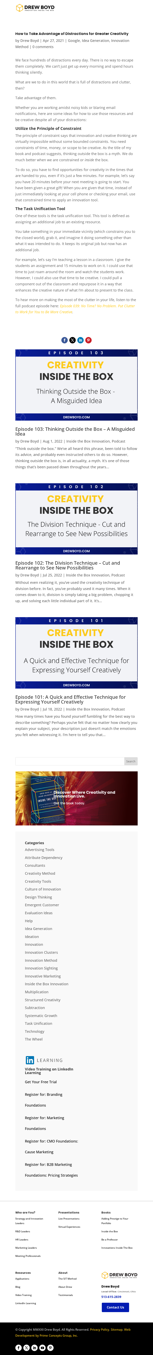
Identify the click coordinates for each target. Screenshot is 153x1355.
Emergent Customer (42, 904)
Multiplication (36, 991)
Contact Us (115, 1307)
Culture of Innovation (43, 889)
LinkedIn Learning (25, 1303)
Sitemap (117, 1329)
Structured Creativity (42, 999)
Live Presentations (68, 1218)
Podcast (118, 441)
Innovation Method (41, 960)
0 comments (43, 46)
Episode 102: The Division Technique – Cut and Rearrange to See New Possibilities (67, 565)
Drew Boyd (29, 40)
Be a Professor (109, 1239)
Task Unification (38, 1023)
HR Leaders (21, 1239)
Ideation (32, 936)
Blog (17, 1287)
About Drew (65, 1287)
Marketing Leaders (26, 1247)
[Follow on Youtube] (42, 1348)
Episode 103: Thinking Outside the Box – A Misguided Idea (75, 431)
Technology (34, 1031)
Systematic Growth (41, 1015)
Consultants (35, 865)
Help (29, 920)
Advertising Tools (39, 849)
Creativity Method (40, 873)
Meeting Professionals (28, 1256)
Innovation (34, 944)
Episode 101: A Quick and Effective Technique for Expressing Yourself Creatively (70, 699)
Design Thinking (38, 897)
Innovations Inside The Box (116, 1247)
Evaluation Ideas (39, 912)
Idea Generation (95, 40)
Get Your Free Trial (41, 1081)
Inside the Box (109, 1231)
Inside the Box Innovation (88, 441)
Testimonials (65, 1295)
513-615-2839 (111, 1297)
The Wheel (34, 1039)
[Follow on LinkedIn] (80, 340)
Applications (22, 1278)
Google (74, 40)
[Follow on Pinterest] (88, 340)
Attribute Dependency (43, 857)
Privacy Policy (99, 1329)
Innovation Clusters (41, 952)
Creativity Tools (38, 881)
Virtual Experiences (69, 1226)
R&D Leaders (22, 1231)
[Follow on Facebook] (64, 340)
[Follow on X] (72, 340)
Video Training (23, 1295)
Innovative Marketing (43, 976)
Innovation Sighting (41, 968)
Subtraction (35, 1007)
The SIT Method (67, 1278)
